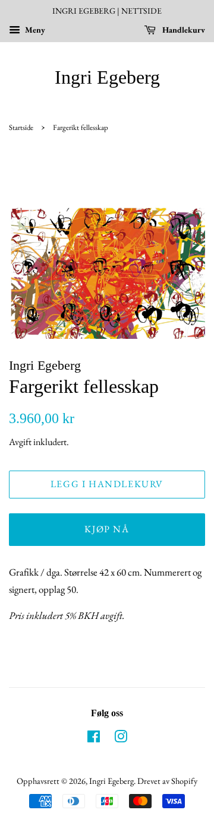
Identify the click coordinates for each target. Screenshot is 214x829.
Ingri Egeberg (107, 77)
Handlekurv (182, 29)
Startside (21, 127)
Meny (34, 29)
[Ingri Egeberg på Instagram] (120, 738)
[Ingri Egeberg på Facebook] (93, 738)
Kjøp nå (106, 529)
